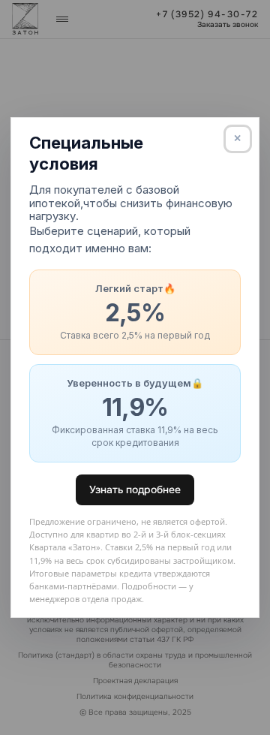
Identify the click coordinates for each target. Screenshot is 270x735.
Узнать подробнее (135, 489)
